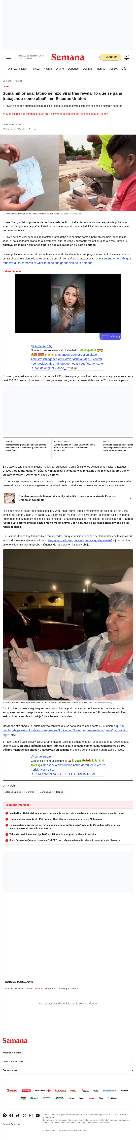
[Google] (5, 1115)
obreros (30, 792)
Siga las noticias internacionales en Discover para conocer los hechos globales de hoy (57, 113)
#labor (94, 354)
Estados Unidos (12, 792)
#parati (97, 359)
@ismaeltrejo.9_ (41, 346)
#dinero (60, 363)
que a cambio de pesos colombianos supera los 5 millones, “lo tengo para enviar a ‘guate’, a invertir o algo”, (65, 730)
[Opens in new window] (11, 1115)
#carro (101, 765)
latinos (59, 792)
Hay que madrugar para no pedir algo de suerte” (80, 540)
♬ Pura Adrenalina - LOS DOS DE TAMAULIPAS (63, 774)
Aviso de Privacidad (15, 1124)
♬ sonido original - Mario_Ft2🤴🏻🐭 (54, 368)
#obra (77, 765)
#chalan (78, 359)
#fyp (51, 363)
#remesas (71, 363)
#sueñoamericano (91, 363)
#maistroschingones (44, 359)
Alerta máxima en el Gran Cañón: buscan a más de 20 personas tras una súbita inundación (74, 448)
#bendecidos (39, 363)
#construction (80, 354)
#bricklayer (65, 359)
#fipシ (88, 359)
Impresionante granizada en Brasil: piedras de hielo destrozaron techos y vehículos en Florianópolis (25, 448)
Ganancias (45, 792)
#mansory (63, 354)
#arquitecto (88, 765)
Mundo (18, 80)
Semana (7, 80)
